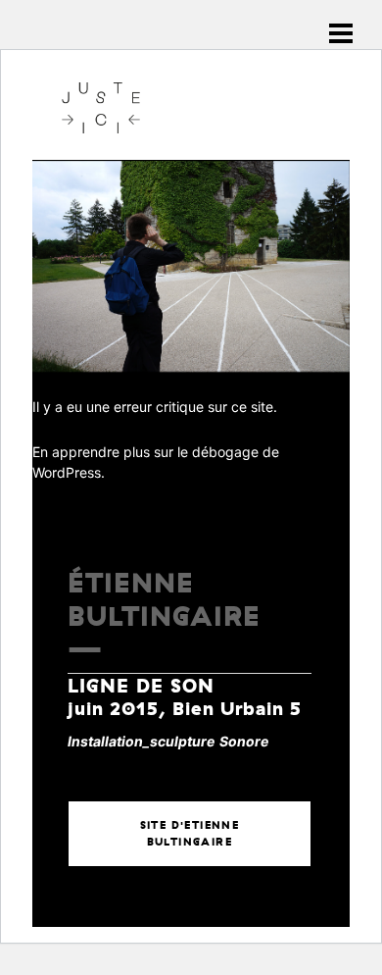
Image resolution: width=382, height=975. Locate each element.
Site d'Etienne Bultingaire (190, 833)
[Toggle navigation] (341, 33)
